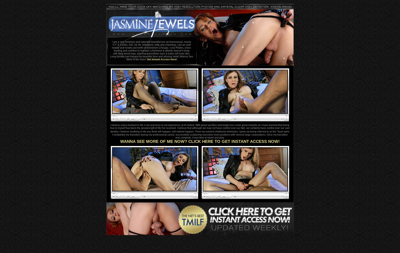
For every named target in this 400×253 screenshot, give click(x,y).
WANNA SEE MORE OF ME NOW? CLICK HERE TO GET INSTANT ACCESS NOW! (200, 141)
